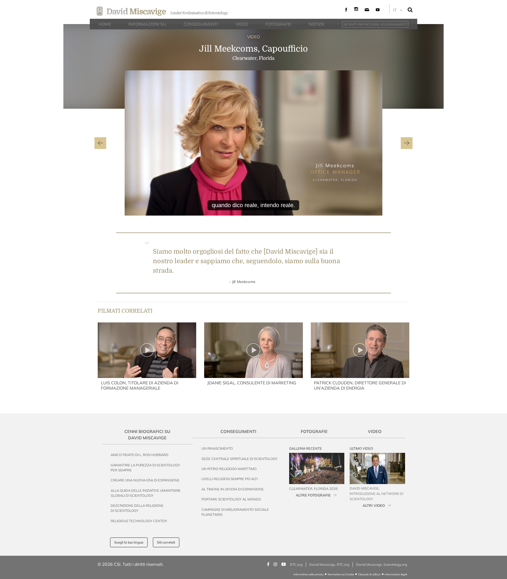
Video (375, 431)
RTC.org (296, 564)
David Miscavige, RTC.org (329, 564)
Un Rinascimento (217, 448)
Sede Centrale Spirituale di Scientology (239, 459)
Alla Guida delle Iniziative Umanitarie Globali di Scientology (146, 493)
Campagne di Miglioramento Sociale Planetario (235, 512)
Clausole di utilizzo (369, 574)
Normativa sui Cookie (341, 574)
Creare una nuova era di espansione (145, 480)
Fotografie (314, 431)
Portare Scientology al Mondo (231, 499)
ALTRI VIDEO (374, 505)
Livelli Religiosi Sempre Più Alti (229, 479)
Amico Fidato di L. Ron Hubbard (139, 455)
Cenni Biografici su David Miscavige (147, 434)
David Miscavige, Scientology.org (381, 564)
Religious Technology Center (139, 521)
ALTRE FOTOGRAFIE (313, 495)
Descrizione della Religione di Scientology (137, 508)
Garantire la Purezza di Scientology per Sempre (145, 467)
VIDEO (253, 36)
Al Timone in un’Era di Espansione (232, 489)
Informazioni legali (396, 574)
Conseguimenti (238, 431)
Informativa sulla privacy (308, 574)
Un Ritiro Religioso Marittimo (229, 469)
